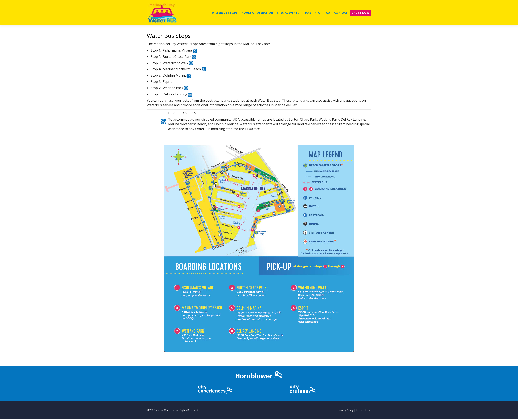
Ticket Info (312, 12)
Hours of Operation (257, 12)
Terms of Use (363, 410)
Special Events (288, 12)
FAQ (327, 12)
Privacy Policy (345, 410)
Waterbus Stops (225, 12)
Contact (341, 12)
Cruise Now (360, 12)
